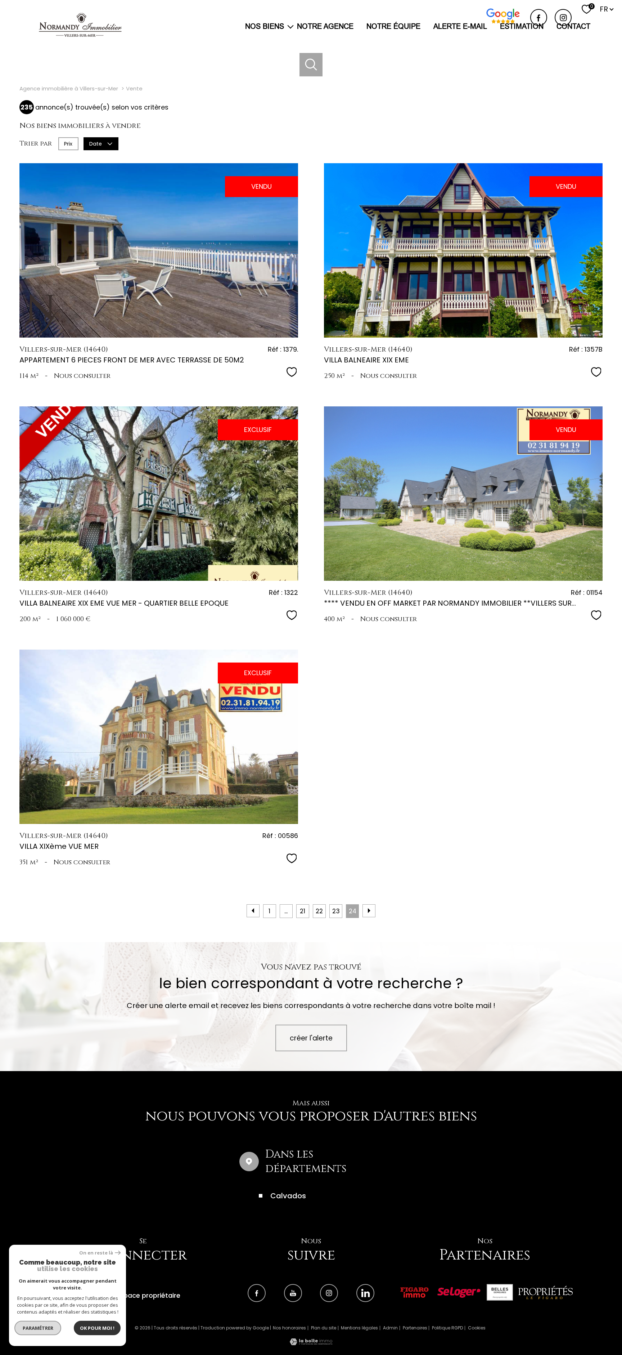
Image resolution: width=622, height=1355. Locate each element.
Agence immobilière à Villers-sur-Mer (68, 88)
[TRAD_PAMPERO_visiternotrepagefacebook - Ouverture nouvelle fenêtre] (538, 17)
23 (336, 911)
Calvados (288, 1196)
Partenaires (415, 1328)
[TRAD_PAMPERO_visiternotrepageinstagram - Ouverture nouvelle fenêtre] (563, 17)
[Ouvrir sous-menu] (290, 26)
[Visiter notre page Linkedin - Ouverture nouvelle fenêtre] (365, 1293)
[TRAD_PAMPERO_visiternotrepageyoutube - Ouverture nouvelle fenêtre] (293, 1293)
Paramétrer (38, 1328)
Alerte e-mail (460, 26)
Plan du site (323, 1328)
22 (319, 911)
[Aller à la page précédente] (253, 910)
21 (302, 911)
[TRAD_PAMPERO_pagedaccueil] (80, 34)
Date (96, 143)
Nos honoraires (289, 1328)
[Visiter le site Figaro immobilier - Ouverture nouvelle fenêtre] (414, 1292)
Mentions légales (359, 1328)
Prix (68, 143)
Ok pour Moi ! (97, 1328)
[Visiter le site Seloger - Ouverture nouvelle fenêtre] (459, 1292)
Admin (390, 1328)
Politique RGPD (447, 1328)
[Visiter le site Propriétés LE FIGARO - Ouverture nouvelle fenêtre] (545, 1292)
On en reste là (96, 1253)
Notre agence (325, 26)
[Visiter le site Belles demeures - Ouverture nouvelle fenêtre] (500, 1292)
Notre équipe (393, 26)
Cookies (477, 1328)
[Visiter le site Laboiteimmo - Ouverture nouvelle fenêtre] (311, 1342)
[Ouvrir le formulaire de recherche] (311, 64)
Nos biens (264, 26)
